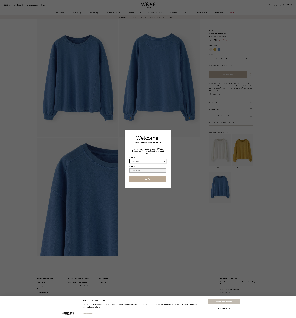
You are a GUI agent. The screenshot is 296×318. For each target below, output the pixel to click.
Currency (133, 166)
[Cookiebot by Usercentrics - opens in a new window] (68, 313)
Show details (88, 313)
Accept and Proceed (224, 302)
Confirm (148, 179)
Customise (222, 308)
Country (132, 157)
